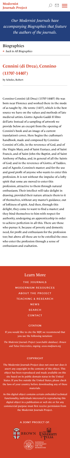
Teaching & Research (35, 298)
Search (35, 309)
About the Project (35, 293)
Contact (35, 315)
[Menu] (64, 6)
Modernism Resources (35, 287)
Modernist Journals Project (15, 5)
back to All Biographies (18, 51)
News (35, 304)
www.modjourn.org (51, 346)
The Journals (35, 282)
